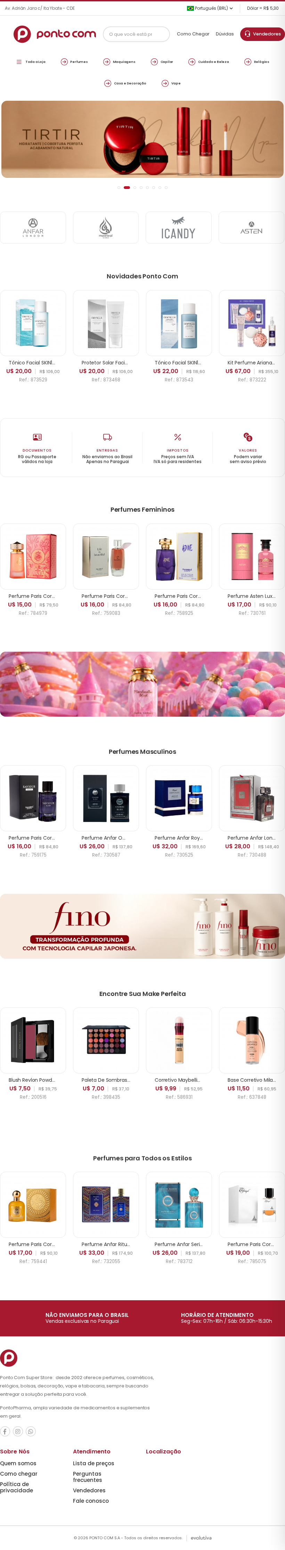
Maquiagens (124, 61)
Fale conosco (91, 1500)
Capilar (167, 61)
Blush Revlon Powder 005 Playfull (47, 1080)
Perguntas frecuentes (87, 1477)
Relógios (261, 61)
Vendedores (266, 34)
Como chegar (19, 1473)
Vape (176, 83)
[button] (119, 187)
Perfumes (79, 61)
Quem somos (18, 1463)
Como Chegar (193, 34)
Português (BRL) (211, 8)
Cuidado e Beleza (213, 61)
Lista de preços (93, 1463)
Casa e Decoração (130, 83)
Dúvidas (225, 34)
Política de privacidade (16, 1487)
